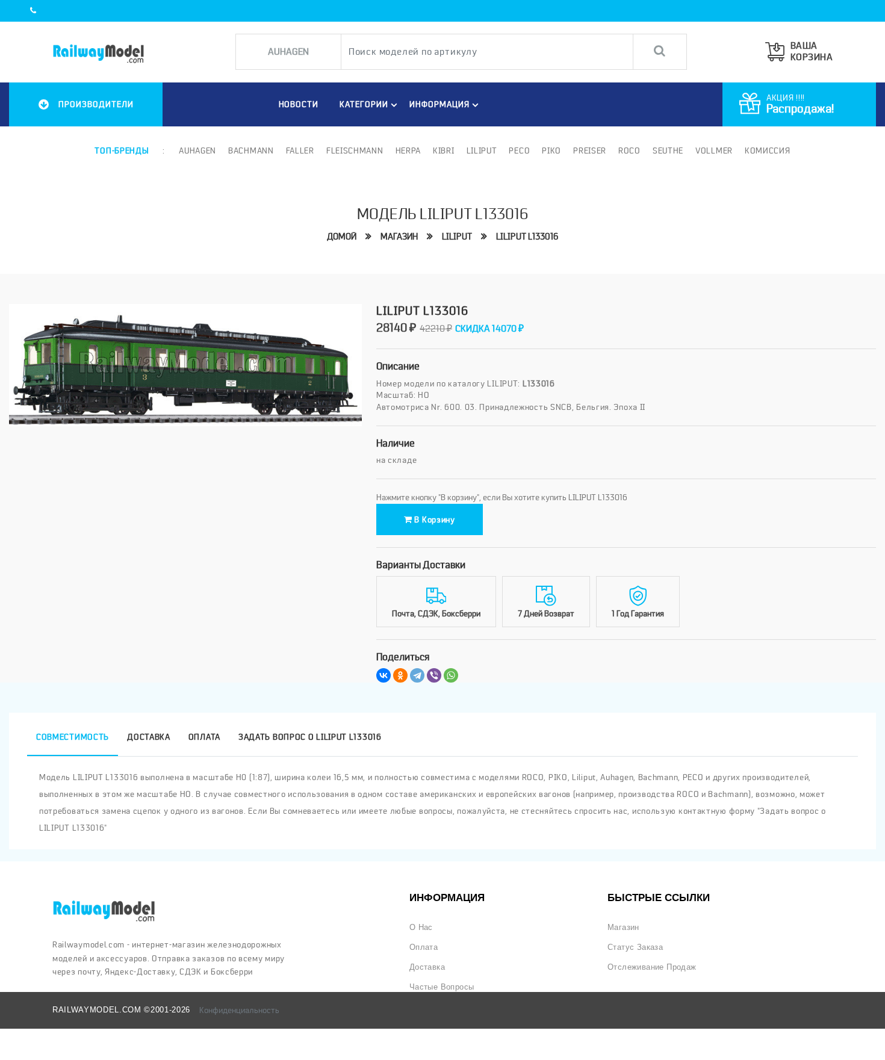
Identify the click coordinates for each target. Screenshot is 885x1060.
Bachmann (251, 150)
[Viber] (434, 675)
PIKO (551, 150)
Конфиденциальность (239, 1010)
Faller (300, 150)
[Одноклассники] (400, 675)
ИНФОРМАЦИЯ (439, 104)
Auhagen (197, 150)
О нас (421, 927)
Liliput (482, 150)
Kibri (444, 150)
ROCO (629, 150)
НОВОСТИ (299, 104)
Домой (341, 236)
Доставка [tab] (148, 737)
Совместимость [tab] (72, 737)
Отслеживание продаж (652, 967)
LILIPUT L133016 (527, 236)
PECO (519, 150)
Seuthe (668, 150)
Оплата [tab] (204, 737)
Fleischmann (355, 150)
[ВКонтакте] (383, 675)
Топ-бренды (122, 150)
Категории (364, 104)
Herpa (408, 150)
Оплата (423, 947)
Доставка (427, 967)
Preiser (589, 150)
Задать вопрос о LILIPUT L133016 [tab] (310, 737)
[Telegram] (417, 675)
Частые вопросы (441, 986)
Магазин (399, 236)
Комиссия (767, 150)
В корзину (433, 519)
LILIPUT (457, 236)
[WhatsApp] (451, 675)
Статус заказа (635, 947)
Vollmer (714, 150)
